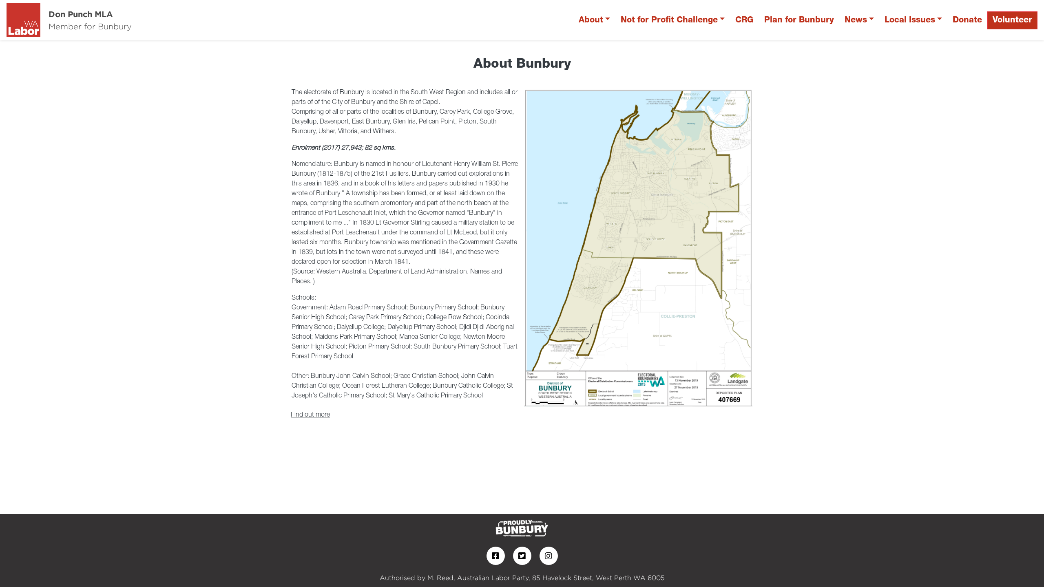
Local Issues (910, 20)
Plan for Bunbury (799, 20)
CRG (744, 20)
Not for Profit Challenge (669, 20)
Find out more (310, 415)
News (856, 20)
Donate (967, 20)
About (591, 20)
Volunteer (1012, 20)
